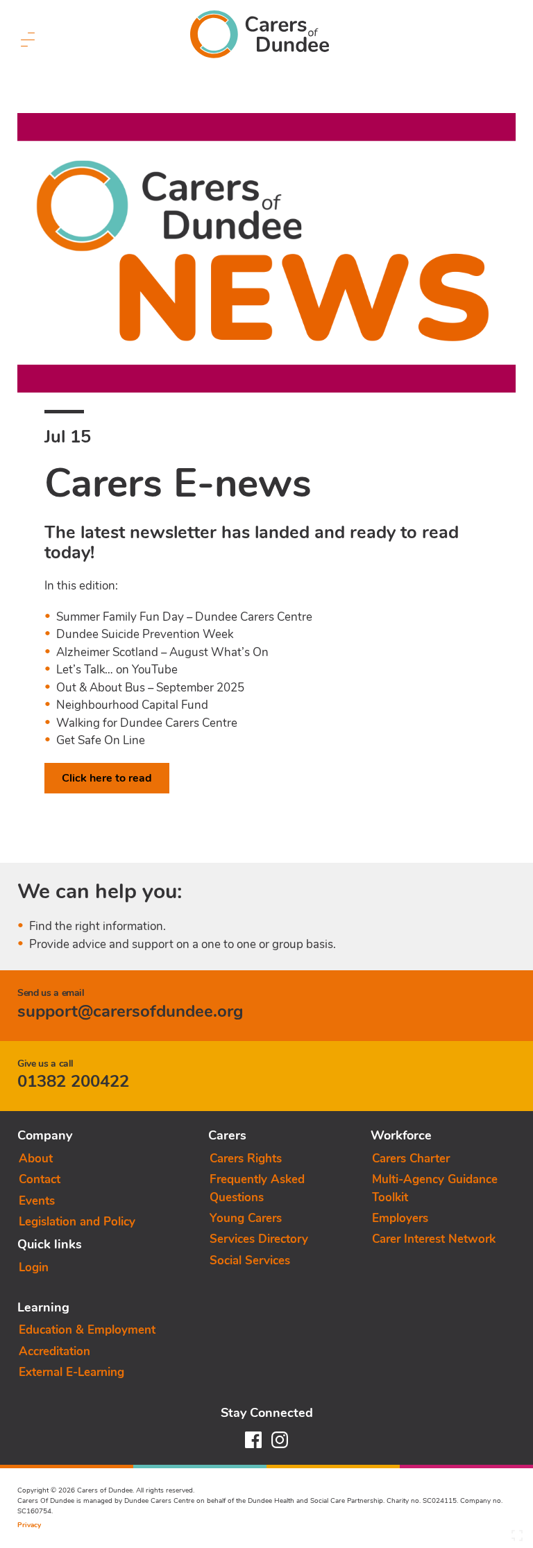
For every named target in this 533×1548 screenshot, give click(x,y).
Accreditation (54, 1351)
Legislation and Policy (77, 1222)
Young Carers (246, 1218)
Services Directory (259, 1239)
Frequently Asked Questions (257, 1188)
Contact (39, 1179)
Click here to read (107, 778)
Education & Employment (87, 1330)
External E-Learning (71, 1372)
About (36, 1159)
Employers (400, 1218)
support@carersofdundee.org (130, 1011)
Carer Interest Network (434, 1239)
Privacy (29, 1525)
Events (37, 1201)
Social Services (250, 1260)
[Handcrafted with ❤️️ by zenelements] (517, 1539)
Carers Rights (246, 1159)
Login (34, 1267)
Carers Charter (411, 1159)
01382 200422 (73, 1081)
